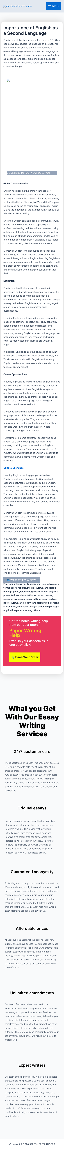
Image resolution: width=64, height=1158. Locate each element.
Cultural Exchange (13, 467)
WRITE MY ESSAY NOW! (23, 580)
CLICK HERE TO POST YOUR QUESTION (28, 172)
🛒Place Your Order (25, 657)
